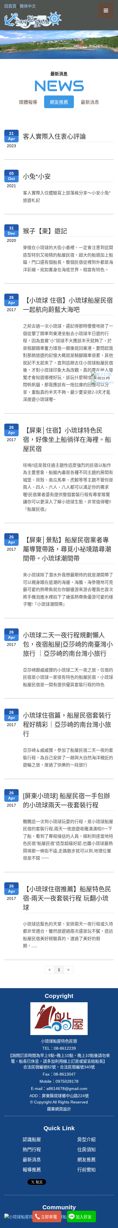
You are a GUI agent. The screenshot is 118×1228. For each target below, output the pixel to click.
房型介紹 (86, 1139)
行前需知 (86, 1169)
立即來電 (49, 1216)
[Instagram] (102, 382)
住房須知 (86, 1149)
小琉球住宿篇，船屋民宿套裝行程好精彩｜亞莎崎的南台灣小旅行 (67, 724)
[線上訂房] (102, 374)
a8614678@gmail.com (66, 1088)
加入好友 (84, 1216)
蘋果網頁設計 (59, 1109)
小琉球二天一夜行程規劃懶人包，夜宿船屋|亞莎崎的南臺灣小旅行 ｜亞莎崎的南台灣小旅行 (68, 644)
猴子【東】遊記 (45, 231)
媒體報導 (28, 102)
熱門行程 (32, 1149)
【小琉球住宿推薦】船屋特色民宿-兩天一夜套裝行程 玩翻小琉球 (67, 898)
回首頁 (10, 6)
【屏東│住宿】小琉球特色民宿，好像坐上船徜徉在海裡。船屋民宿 (67, 439)
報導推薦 (32, 1169)
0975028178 (67, 1081)
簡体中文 (28, 6)
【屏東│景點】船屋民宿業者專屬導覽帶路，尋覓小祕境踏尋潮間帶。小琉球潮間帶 (67, 549)
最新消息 (90, 102)
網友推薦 (59, 102)
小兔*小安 (37, 176)
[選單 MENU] (106, 11)
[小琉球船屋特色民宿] (33, 19)
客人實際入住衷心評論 (54, 136)
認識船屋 (32, 1139)
